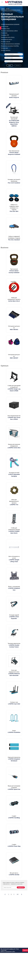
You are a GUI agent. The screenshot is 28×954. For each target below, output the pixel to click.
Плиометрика (4, 32)
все (17, 894)
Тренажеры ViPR (5, 35)
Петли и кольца (4, 26)
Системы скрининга (5, 50)
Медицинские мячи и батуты (7, 37)
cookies (11, 949)
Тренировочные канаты (6, 39)
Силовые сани (4, 48)
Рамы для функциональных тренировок (10, 43)
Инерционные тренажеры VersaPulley (10, 45)
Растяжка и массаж (5, 41)
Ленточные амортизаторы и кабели (9, 30)
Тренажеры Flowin (5, 28)
